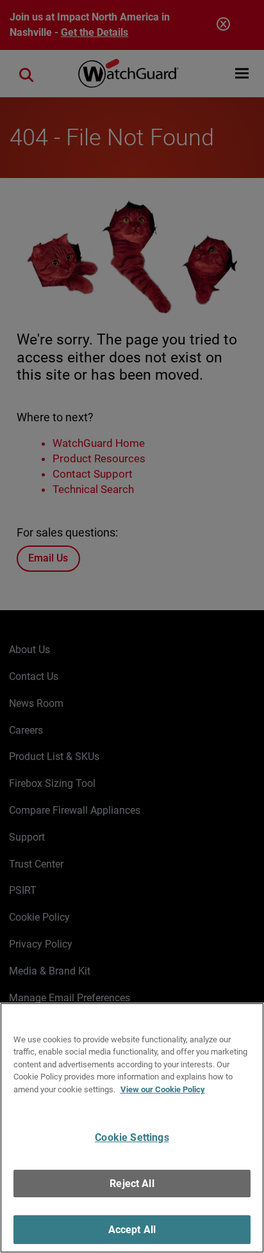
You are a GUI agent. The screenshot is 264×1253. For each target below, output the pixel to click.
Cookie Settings (132, 1137)
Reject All (132, 1183)
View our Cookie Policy (162, 1089)
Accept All (132, 1230)
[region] (132, 1128)
